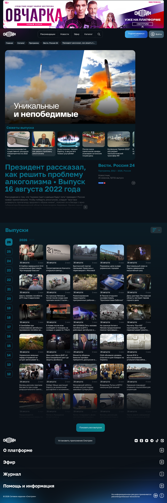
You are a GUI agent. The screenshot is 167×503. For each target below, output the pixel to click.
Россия (127, 170)
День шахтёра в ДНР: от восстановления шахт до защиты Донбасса (57, 357)
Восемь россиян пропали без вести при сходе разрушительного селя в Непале (30, 388)
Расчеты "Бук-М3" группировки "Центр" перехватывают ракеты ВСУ (137, 328)
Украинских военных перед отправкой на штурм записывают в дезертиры (28, 358)
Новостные (104, 175)
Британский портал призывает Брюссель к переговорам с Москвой (84, 268)
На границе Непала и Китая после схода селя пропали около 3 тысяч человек (57, 299)
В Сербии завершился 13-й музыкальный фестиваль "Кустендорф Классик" (31, 268)
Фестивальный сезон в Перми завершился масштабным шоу (137, 268)
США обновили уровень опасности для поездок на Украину (112, 357)
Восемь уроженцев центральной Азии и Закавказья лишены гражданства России (109, 418)
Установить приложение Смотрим (75, 440)
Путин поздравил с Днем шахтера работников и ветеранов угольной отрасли (84, 418)
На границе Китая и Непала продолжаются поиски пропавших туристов (110, 328)
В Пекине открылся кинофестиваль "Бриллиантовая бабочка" (111, 298)
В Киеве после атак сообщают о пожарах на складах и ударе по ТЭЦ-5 (58, 327)
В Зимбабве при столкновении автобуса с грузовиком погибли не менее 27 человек (30, 328)
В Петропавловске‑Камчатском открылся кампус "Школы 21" (59, 269)
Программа (34, 43)
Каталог (21, 43)
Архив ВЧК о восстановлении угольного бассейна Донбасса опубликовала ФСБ (138, 359)
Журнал (12, 474)
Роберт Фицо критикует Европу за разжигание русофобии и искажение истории (57, 388)
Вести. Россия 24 (50, 43)
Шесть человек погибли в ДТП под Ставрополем (30, 297)
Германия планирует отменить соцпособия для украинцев (138, 387)
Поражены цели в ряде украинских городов (110, 267)
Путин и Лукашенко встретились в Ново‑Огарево (55, 417)
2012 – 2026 (116, 170)
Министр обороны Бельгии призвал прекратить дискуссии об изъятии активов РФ (84, 358)
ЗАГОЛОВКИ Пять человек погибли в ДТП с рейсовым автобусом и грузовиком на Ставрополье (85, 329)
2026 (31, 239)
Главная (9, 43)
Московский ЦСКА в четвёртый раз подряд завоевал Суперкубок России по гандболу (83, 388)
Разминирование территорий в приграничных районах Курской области (83, 299)
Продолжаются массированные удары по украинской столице (31, 417)
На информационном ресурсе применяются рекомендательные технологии (131, 495)
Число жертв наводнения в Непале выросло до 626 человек (138, 417)
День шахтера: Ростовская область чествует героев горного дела (139, 298)
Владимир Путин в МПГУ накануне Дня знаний (111, 386)
